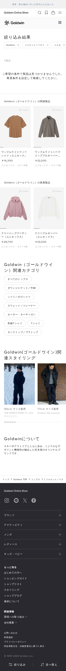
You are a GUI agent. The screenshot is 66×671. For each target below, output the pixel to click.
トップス (35, 479)
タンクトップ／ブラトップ (23, 332)
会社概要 (9, 622)
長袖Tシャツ (15, 323)
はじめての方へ (13, 572)
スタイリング (11, 589)
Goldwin (10, 45)
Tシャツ (35, 323)
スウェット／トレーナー (22, 305)
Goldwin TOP (20, 479)
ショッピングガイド (15, 578)
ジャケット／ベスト (35, 45)
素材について (11, 601)
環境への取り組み (14, 616)
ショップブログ (13, 595)
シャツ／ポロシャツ (19, 296)
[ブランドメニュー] (60, 22)
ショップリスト (13, 584)
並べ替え (51, 664)
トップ (6, 479)
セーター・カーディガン (22, 314)
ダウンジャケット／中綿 (22, 287)
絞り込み (20, 664)
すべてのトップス (18, 279)
